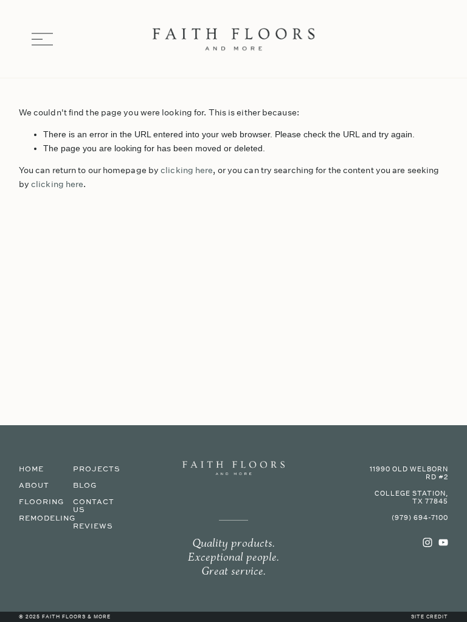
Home (31, 469)
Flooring (41, 502)
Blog (85, 486)
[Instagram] (427, 542)
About (34, 486)
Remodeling (47, 518)
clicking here (187, 170)
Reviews (93, 526)
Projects (96, 469)
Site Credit (429, 617)
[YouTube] (443, 542)
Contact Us (93, 506)
